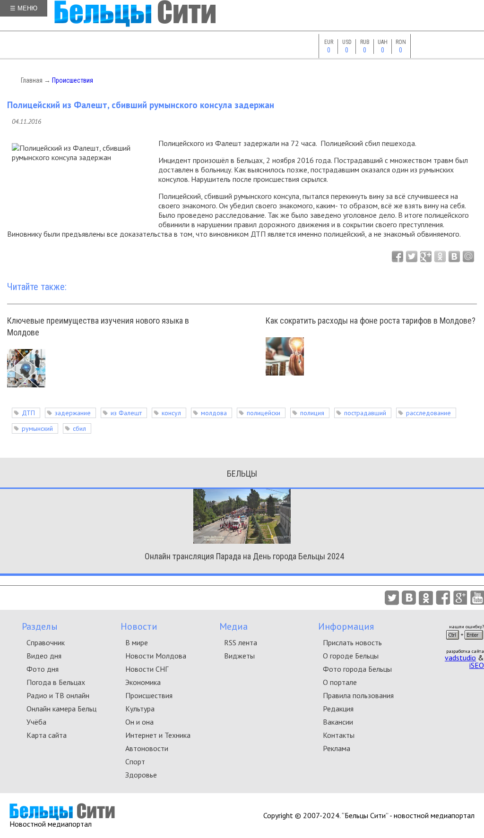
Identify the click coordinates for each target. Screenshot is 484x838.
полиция (312, 413)
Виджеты (239, 655)
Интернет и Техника (157, 735)
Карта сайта (46, 735)
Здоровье (141, 774)
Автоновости (146, 748)
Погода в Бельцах (55, 682)
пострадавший (365, 413)
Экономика (143, 682)
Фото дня (42, 669)
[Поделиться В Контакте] (454, 256)
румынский (37, 428)
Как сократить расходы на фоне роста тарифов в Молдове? (370, 320)
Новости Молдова (155, 655)
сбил (79, 428)
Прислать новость (352, 642)
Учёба (36, 722)
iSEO (476, 665)
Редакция (338, 708)
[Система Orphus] (464, 642)
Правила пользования (358, 695)
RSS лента (240, 642)
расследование (428, 413)
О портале (340, 682)
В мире (136, 642)
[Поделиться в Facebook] (397, 256)
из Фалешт (126, 413)
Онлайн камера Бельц (61, 708)
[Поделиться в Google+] (426, 256)
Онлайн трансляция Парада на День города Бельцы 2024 (244, 556)
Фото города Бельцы (357, 669)
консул (171, 413)
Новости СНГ (146, 669)
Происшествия (72, 80)
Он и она (139, 722)
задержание (73, 413)
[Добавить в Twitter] (411, 256)
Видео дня (43, 655)
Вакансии (338, 722)
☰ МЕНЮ (23, 8)
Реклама (336, 748)
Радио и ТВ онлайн (57, 695)
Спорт (135, 761)
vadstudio (460, 657)
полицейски (263, 413)
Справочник (45, 642)
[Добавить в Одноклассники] (440, 256)
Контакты (338, 735)
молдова (214, 413)
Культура (140, 708)
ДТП (28, 413)
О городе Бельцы (351, 655)
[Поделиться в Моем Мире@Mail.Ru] (468, 256)
